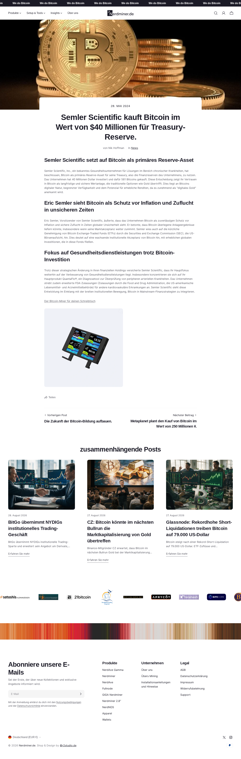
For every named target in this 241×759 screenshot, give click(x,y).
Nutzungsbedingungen (68, 702)
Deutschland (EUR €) (25, 737)
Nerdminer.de (27, 745)
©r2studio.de (68, 745)
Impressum (187, 682)
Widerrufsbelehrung (192, 688)
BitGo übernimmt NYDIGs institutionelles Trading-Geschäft (35, 528)
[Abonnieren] (80, 693)
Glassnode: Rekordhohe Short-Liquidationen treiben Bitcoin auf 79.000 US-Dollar (199, 528)
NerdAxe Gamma (112, 669)
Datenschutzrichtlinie (28, 705)
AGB (183, 669)
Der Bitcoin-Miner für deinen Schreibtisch (69, 301)
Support (185, 694)
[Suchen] (215, 13)
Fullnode (107, 688)
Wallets (106, 719)
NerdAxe (107, 682)
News (134, 148)
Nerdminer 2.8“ (111, 701)
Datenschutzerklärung (194, 676)
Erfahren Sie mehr (19, 553)
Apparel (107, 713)
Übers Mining (149, 676)
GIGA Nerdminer (112, 694)
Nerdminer (108, 676)
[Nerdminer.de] (38, 597)
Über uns (146, 669)
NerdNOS (108, 707)
